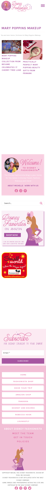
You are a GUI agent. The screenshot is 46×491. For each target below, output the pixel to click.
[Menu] (42, 5)
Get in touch (23, 437)
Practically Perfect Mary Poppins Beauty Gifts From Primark (31, 67)
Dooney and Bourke (23, 408)
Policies (23, 441)
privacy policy (30, 483)
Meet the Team (23, 433)
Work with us (31, 185)
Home (23, 375)
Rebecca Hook (23, 415)
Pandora (23, 401)
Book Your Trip (23, 388)
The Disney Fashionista (16, 6)
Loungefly (23, 421)
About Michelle (15, 185)
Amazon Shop (23, 395)
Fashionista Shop (23, 381)
